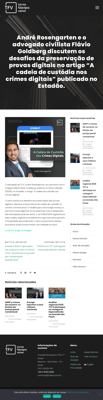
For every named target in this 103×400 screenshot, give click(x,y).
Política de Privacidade (77, 392)
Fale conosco (79, 266)
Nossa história (80, 238)
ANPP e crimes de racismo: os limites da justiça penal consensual (12, 307)
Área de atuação (81, 245)
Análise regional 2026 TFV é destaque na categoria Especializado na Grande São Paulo (57, 309)
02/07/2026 (53, 321)
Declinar (57, 396)
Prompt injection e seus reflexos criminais (35, 306)
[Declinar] (100, 394)
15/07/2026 (31, 314)
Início (75, 231)
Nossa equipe (79, 252)
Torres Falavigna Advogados (88, 146)
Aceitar (47, 396)
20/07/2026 (9, 316)
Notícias (77, 259)
